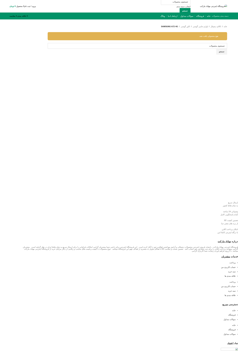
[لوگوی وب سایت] (213, 6)
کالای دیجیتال (216, 26)
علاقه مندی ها (230, 276)
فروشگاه (232, 315)
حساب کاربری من (228, 267)
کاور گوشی (185, 26)
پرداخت (232, 263)
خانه (225, 26)
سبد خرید (232, 271)
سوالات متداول (230, 319)
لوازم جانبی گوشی (200, 26)
